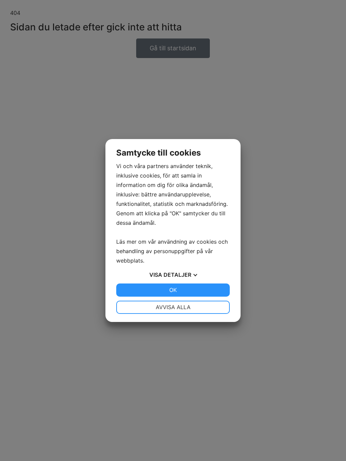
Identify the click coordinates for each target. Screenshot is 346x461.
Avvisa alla (173, 307)
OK (173, 290)
